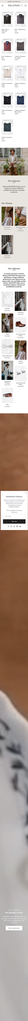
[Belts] (7, 395)
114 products (20, 230)
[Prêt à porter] (7, 216)
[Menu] (2, 5)
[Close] (26, 493)
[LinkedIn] (20, 526)
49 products (7, 384)
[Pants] (7, 323)
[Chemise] (7, 299)
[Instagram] (11, 526)
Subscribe (14, 521)
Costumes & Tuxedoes (7, 382)
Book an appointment (14, 928)
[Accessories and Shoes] (20, 216)
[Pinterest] (17, 526)
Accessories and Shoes (20, 227)
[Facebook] (8, 526)
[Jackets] (20, 350)
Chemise (7, 308)
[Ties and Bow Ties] (7, 346)
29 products (7, 257)
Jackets (21, 361)
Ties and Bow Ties (7, 356)
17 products (7, 336)
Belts (7, 404)
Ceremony (7, 255)
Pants (7, 334)
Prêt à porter (7, 227)
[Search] (22, 6)
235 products (7, 229)
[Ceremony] (7, 244)
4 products (20, 363)
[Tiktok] (14, 526)
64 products (7, 357)
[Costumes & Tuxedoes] (7, 370)
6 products (7, 406)
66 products (7, 310)
